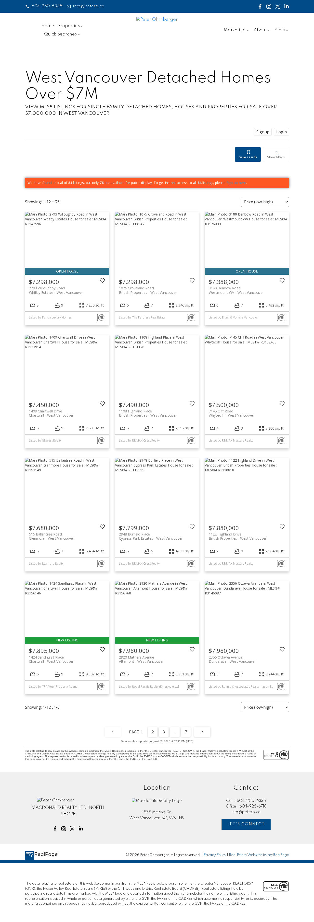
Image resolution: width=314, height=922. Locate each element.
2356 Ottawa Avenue (232, 659)
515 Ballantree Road (51, 536)
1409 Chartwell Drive (51, 413)
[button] (43, 6)
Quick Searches (60, 34)
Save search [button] (248, 157)
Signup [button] (262, 132)
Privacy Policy (215, 855)
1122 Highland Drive (237, 536)
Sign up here (236, 182)
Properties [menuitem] (69, 26)
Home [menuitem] (47, 26)
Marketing (235, 30)
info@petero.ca (89, 6)
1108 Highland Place (148, 413)
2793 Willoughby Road (56, 290)
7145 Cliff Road (231, 413)
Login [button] (281, 132)
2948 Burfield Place (151, 536)
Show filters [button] (276, 157)
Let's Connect (246, 824)
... (175, 732)
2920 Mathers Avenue (141, 659)
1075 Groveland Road (148, 290)
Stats (280, 30)
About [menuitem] (260, 30)
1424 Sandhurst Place (51, 659)
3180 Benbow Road (236, 290)
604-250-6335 (47, 6)
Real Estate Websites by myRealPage (259, 855)
